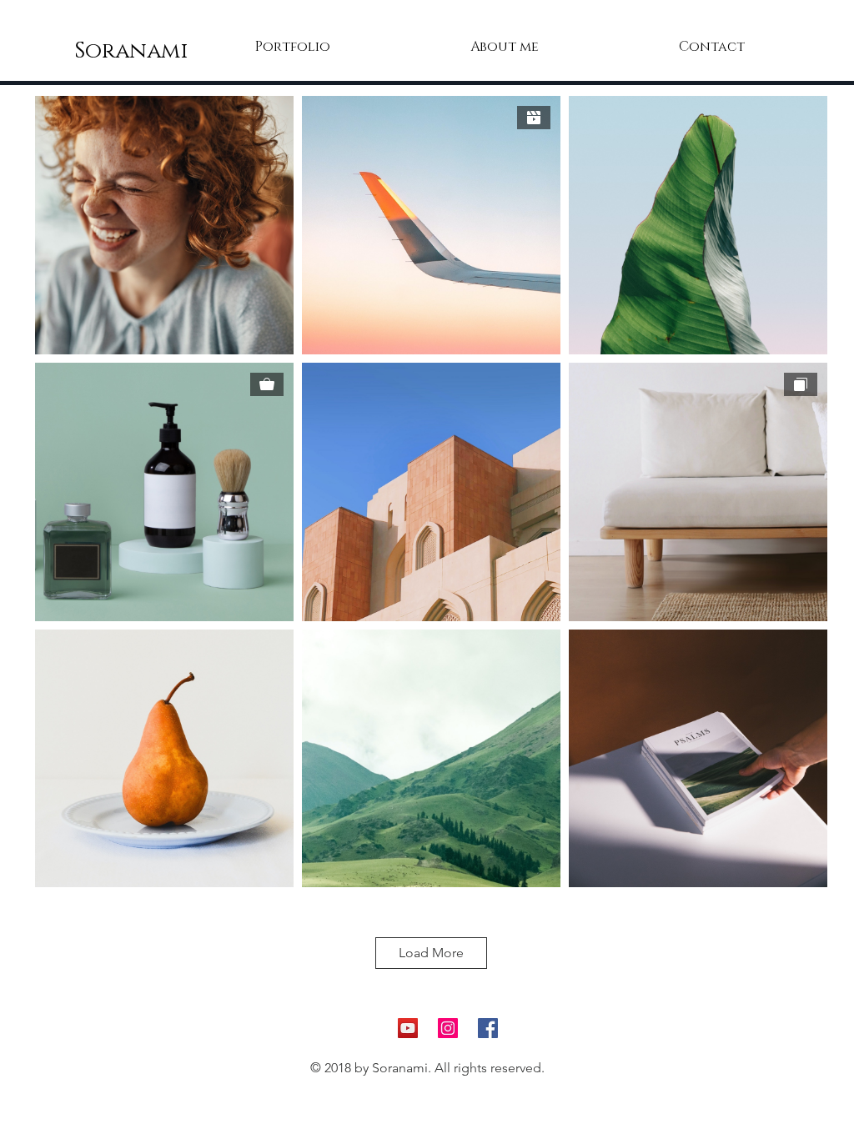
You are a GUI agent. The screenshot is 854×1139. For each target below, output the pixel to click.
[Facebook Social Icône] (488, 1028)
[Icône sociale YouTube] (408, 1028)
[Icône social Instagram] (448, 1028)
